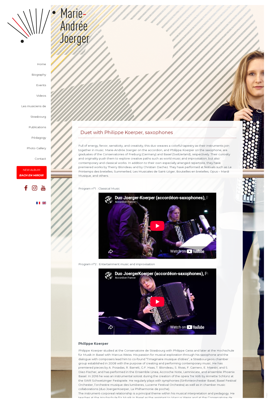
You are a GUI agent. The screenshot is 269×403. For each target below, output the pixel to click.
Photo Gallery (36, 148)
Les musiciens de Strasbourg (33, 111)
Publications (37, 127)
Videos (41, 95)
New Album (31, 172)
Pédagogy (38, 137)
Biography (39, 74)
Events (41, 85)
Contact (40, 158)
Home (41, 64)
